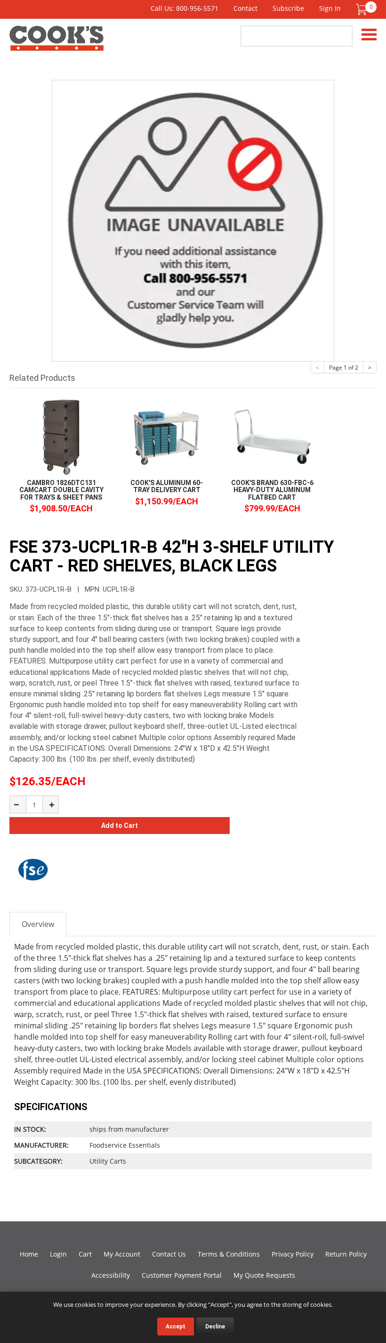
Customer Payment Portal (182, 1275)
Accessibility (110, 1275)
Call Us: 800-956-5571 (184, 8)
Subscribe (288, 8)
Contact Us (169, 1254)
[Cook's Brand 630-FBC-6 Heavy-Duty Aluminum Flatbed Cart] (272, 436)
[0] (361, 9)
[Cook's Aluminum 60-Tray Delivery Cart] (166, 436)
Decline (215, 1326)
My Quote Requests (264, 1275)
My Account (122, 1254)
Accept (175, 1326)
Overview (38, 924)
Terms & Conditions (229, 1254)
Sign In (330, 8)
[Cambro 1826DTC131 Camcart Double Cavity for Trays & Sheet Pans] (61, 436)
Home (29, 1254)
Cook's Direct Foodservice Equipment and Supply (56, 44)
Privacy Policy (293, 1254)
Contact (245, 8)
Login (58, 1254)
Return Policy (346, 1254)
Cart (85, 1254)
